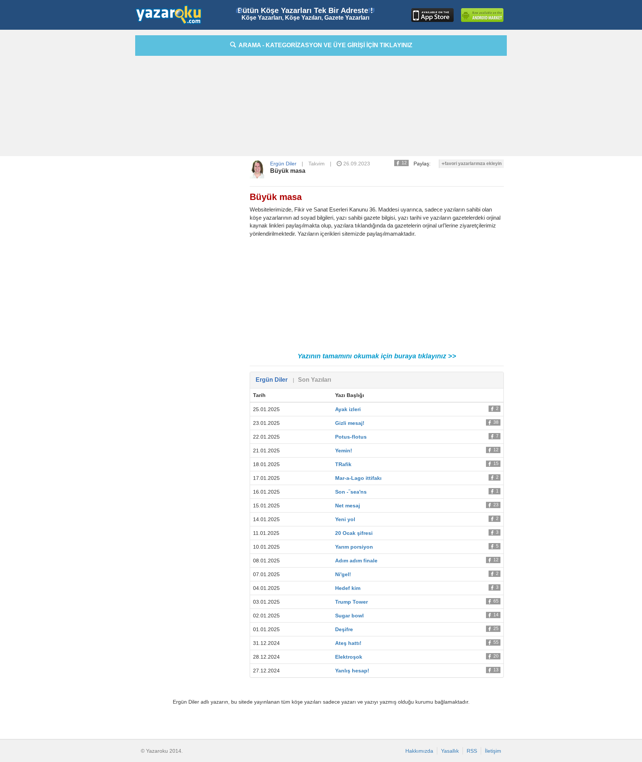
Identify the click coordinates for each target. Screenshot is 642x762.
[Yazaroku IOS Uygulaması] (432, 15)
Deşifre (344, 629)
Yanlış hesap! (352, 671)
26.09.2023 (356, 164)
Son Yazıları (314, 380)
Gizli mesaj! (349, 423)
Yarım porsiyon (354, 547)
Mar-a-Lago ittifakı (358, 478)
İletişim (493, 751)
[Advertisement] (102, 146)
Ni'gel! (343, 574)
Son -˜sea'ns (351, 492)
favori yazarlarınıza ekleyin (473, 163)
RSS (472, 751)
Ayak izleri (348, 409)
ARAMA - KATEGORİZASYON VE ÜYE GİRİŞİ (324, 45)
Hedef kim (347, 588)
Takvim (316, 164)
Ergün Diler (283, 164)
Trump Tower (351, 602)
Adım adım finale (356, 561)
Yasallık (450, 751)
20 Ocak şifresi (354, 533)
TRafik (343, 464)
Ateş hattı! (348, 643)
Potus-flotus (351, 437)
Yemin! (343, 450)
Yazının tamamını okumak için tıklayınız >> (377, 356)
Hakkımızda (419, 751)
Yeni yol (345, 519)
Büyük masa (287, 171)
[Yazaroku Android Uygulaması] (482, 15)
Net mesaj (347, 505)
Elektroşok (348, 657)
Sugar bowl (349, 616)
